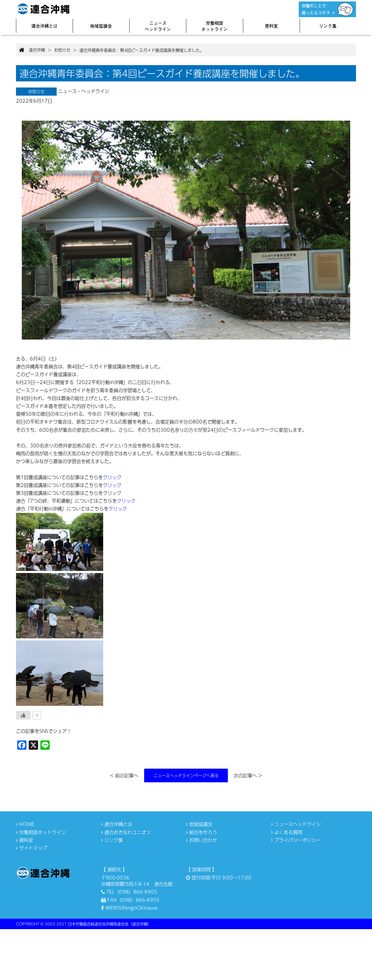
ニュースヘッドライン (158, 25)
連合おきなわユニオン (127, 832)
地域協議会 (101, 25)
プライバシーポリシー (297, 840)
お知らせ (36, 91)
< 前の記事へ (124, 775)
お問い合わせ (202, 840)
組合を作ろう (202, 832)
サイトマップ (32, 847)
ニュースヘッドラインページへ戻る (186, 775)
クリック (112, 477)
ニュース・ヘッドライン (83, 91)
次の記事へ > (248, 775)
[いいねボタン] (23, 715)
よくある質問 (287, 832)
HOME (26, 824)
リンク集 (328, 25)
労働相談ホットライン (214, 25)
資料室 (271, 25)
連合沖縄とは (44, 25)
